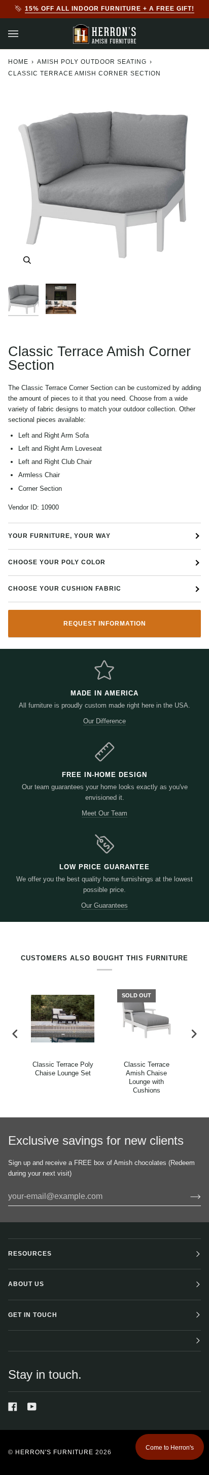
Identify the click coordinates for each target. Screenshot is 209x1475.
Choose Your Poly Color (57, 562)
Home (18, 61)
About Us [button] (26, 1284)
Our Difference (104, 721)
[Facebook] (12, 1406)
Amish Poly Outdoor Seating (92, 61)
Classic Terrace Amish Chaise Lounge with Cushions (146, 1077)
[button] (104, 1341)
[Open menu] (23, 33)
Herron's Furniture (54, 1452)
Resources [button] (30, 1253)
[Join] (187, 1196)
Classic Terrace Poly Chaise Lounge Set (62, 1069)
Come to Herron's (170, 1447)
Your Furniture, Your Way (59, 535)
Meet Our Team (104, 813)
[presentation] (15, 1033)
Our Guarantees (104, 905)
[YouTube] (32, 1406)
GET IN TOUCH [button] (32, 1314)
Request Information (104, 623)
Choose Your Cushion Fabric (64, 588)
